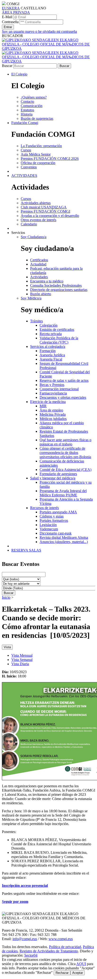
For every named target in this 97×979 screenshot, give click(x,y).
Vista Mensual (21, 655)
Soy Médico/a (31, 298)
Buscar (7, 66)
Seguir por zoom (15, 902)
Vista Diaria (20, 664)
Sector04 (30, 955)
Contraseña (10, 22)
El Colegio (19, 74)
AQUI (81, 964)
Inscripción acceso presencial (25, 886)
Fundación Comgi (24, 123)
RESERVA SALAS (26, 550)
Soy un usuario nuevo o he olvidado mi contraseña (39, 31)
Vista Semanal (21, 660)
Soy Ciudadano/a (33, 237)
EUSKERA (11, 8)
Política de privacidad (65, 947)
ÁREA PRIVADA (16, 12)
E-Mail (7, 17)
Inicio (6, 597)
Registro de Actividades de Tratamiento (49, 951)
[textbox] (48, 902)
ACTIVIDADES (24, 176)
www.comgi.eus (60, 939)
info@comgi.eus (24, 939)
